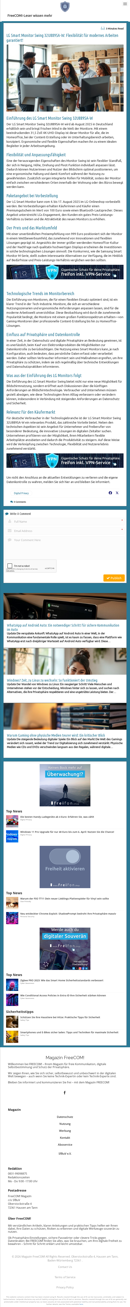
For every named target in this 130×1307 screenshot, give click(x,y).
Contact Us (65, 1267)
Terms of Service (65, 1277)
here (81, 1304)
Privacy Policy (65, 1287)
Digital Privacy (21, 493)
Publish (115, 578)
